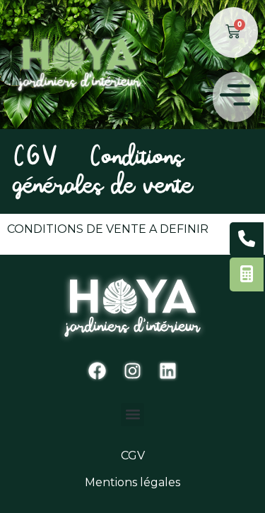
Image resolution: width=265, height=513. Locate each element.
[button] (236, 97)
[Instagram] (133, 371)
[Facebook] (97, 371)
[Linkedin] (168, 371)
